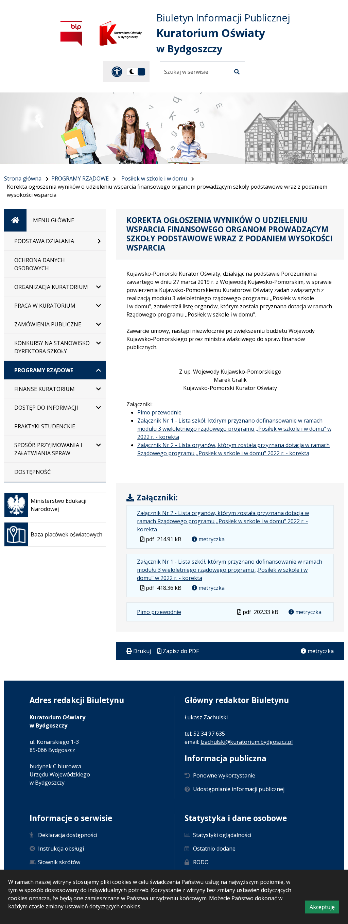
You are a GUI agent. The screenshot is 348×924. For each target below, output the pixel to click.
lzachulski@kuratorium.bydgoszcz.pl (247, 742)
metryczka (211, 539)
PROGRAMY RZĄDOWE (80, 178)
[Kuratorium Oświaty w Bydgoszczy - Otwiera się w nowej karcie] (120, 33)
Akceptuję (324, 908)
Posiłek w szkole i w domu (154, 178)
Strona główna (22, 178)
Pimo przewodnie (159, 412)
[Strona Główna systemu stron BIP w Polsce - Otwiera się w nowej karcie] (71, 33)
